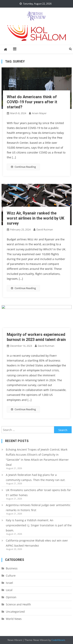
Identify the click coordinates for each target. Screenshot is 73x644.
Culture (11, 575)
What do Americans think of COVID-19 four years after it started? (32, 101)
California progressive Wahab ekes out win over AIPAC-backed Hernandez (37, 543)
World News (14, 619)
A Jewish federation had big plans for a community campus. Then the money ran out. (35, 477)
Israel (9, 583)
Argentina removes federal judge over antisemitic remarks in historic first (38, 507)
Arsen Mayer (39, 113)
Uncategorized (15, 611)
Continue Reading (25, 166)
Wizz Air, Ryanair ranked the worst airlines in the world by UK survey (35, 218)
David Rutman (44, 229)
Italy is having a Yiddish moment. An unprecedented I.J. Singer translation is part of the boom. (39, 525)
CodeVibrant (58, 640)
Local (9, 590)
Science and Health (18, 604)
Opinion (11, 597)
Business (12, 568)
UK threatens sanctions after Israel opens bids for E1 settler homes (38, 492)
